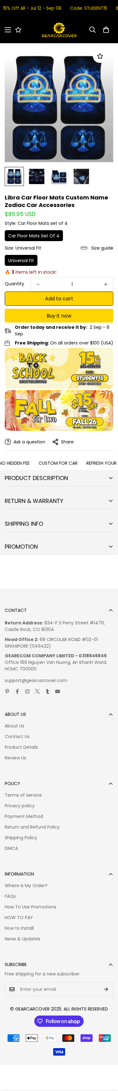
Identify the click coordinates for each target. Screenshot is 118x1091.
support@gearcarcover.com (36, 680)
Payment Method (24, 816)
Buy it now (59, 315)
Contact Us (17, 736)
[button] (106, 30)
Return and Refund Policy (32, 827)
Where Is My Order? (26, 885)
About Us (14, 726)
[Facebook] (17, 691)
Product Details (21, 747)
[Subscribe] (106, 989)
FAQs (10, 896)
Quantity (14, 284)
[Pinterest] (7, 691)
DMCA (11, 848)
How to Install (19, 928)
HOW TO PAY (19, 917)
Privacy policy (20, 806)
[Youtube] (58, 691)
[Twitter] (37, 691)
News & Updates (22, 939)
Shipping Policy (21, 838)
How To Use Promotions (30, 907)
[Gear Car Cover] (59, 29)
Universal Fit (21, 260)
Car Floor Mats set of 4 (33, 236)
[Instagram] (27, 691)
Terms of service (23, 795)
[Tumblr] (47, 691)
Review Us (15, 758)
